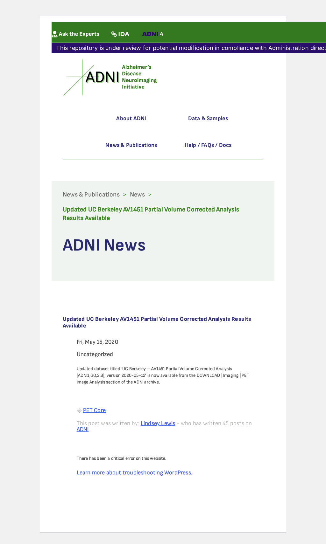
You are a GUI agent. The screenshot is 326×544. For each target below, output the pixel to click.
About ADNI (131, 118)
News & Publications (131, 145)
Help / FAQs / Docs (208, 145)
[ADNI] (111, 76)
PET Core (94, 410)
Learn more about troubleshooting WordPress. (135, 472)
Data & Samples (208, 118)
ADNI (83, 429)
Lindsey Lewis (158, 423)
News (137, 194)
